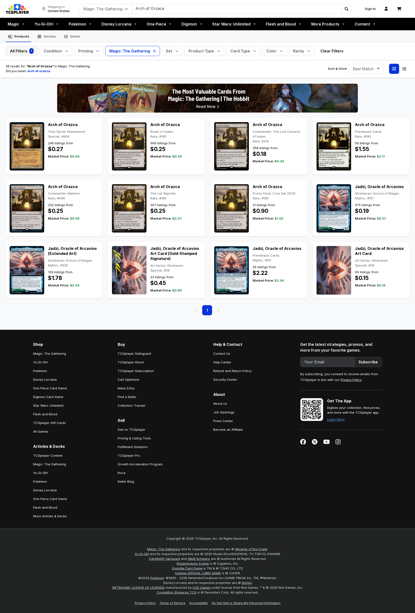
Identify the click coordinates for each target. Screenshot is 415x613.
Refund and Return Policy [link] (232, 371)
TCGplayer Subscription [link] (136, 371)
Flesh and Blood (281, 24)
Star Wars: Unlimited (231, 24)
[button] (346, 9)
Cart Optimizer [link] (129, 379)
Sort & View (337, 68)
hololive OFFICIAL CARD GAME (198, 573)
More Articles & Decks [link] (50, 516)
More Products (325, 24)
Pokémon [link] (40, 371)
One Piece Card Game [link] (50, 388)
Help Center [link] (222, 362)
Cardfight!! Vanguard (164, 559)
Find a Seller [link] (127, 397)
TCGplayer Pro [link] (129, 455)
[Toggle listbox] (378, 68)
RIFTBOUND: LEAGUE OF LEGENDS (138, 587)
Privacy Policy (351, 380)
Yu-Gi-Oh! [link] (40, 362)
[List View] (404, 69)
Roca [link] (121, 473)
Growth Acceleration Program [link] (140, 464)
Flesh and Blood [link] (45, 414)
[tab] (18, 36)
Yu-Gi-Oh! (44, 24)
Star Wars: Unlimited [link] (48, 405)
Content (362, 24)
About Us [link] (220, 403)
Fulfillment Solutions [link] (133, 447)
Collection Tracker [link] (132, 405)
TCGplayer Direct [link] (131, 362)
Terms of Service (172, 603)
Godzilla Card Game (187, 568)
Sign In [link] (370, 9)
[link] (17, 9)
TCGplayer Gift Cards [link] (49, 423)
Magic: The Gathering (163, 549)
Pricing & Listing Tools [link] (134, 438)
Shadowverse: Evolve (193, 563)
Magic (13, 24)
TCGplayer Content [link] (47, 455)
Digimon (189, 24)
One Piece (156, 24)
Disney (247, 583)
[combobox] (366, 69)
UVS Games (202, 587)
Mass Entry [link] (126, 388)
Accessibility (198, 603)
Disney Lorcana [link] (45, 379)
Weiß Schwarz (199, 559)
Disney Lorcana (116, 24)
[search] (237, 8)
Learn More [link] (336, 419)
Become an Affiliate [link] (228, 429)
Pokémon (77, 24)
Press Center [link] (223, 421)
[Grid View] (394, 69)
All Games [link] (40, 431)
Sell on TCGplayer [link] (131, 429)
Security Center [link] (225, 379)
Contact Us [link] (221, 353)
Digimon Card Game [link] (48, 397)
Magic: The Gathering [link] (49, 353)
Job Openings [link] (223, 412)
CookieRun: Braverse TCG (176, 592)
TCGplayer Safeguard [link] (134, 353)
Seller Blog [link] (126, 481)
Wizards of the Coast (251, 549)
